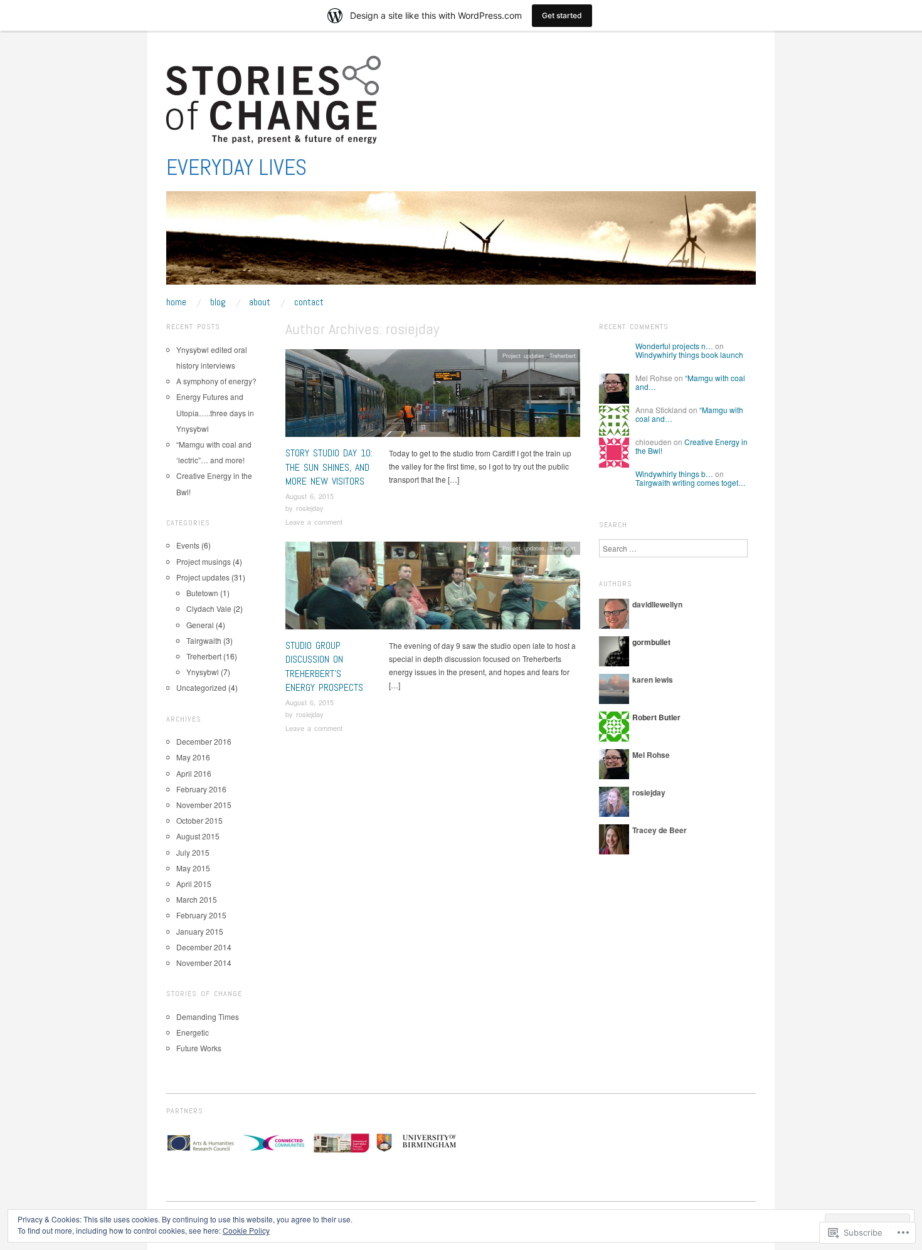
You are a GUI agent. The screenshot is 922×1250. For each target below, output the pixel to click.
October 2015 (199, 820)
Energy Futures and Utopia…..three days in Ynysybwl (215, 412)
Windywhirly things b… (674, 473)
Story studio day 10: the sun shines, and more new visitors (329, 467)
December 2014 (203, 947)
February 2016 (201, 789)
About (259, 302)
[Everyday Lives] (461, 243)
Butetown (202, 592)
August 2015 (198, 836)
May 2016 (193, 757)
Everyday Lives (236, 167)
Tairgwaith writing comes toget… (690, 482)
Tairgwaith (203, 640)
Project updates (523, 355)
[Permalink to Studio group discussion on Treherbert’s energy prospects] (432, 589)
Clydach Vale (208, 608)
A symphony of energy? (216, 381)
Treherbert (562, 355)
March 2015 (196, 899)
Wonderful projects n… (674, 345)
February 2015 (201, 915)
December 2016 (203, 741)
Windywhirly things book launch (689, 354)
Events (187, 545)
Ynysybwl (202, 671)
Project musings (203, 561)
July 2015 (192, 852)
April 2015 (193, 883)
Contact (309, 302)
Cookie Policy (246, 1230)
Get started (562, 15)
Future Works (198, 1048)
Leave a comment (313, 522)
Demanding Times (207, 1016)
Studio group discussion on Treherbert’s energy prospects (324, 666)
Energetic (192, 1032)
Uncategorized (201, 687)
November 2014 (203, 962)
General (200, 624)
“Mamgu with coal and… (690, 382)
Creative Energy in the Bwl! (691, 446)
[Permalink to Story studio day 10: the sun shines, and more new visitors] (432, 396)
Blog (218, 302)
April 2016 (193, 773)
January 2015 (199, 931)
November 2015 (203, 804)
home (176, 302)
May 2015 (193, 868)
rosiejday (310, 508)
